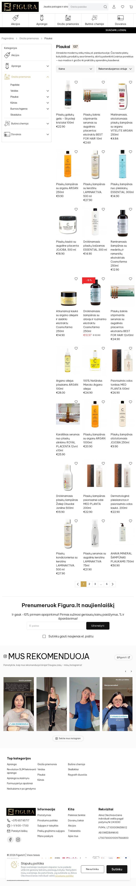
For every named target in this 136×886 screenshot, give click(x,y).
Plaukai (48, 38)
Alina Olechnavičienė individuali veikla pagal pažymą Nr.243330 (111, 819)
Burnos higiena (18, 108)
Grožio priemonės (29, 38)
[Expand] (48, 91)
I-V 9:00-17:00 (20, 825)
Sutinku (117, 869)
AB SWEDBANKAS (108, 832)
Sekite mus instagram (70, 738)
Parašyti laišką (19, 830)
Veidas (14, 90)
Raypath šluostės (77, 774)
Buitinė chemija (76, 764)
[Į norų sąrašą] (122, 7)
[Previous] (125, 671)
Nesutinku (92, 869)
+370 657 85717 (20, 820)
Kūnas (13, 102)
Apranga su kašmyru (18, 778)
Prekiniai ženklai (76, 815)
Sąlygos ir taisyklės (47, 825)
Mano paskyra (45, 836)
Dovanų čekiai (76, 820)
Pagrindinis (8, 38)
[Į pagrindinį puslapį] (20, 7)
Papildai (14, 84)
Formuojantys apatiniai (20, 783)
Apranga (12, 764)
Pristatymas (44, 815)
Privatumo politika (47, 820)
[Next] (131, 671)
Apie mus (73, 836)
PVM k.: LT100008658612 (113, 827)
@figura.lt (122, 657)
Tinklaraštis (74, 830)
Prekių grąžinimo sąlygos (51, 830)
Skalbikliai (73, 769)
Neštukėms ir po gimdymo (21, 788)
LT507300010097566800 (114, 837)
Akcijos (72, 825)
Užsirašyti (97, 625)
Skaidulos (15, 114)
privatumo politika (64, 876)
